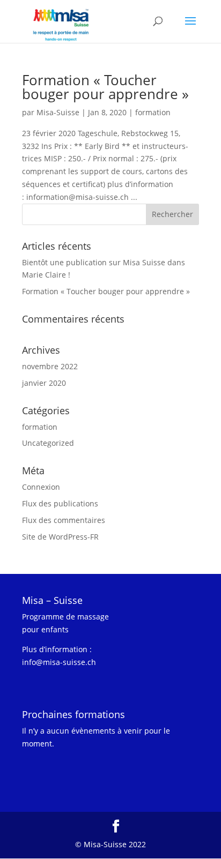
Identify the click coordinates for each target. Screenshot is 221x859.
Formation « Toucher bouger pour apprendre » (105, 86)
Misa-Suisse (57, 112)
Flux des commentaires (63, 520)
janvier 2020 (44, 383)
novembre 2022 (50, 366)
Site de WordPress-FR (60, 537)
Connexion (41, 487)
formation (153, 112)
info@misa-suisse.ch (59, 662)
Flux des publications (60, 503)
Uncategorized (48, 443)
